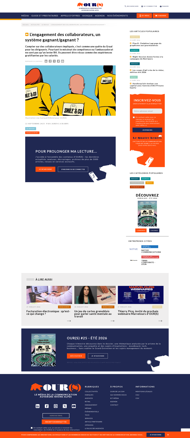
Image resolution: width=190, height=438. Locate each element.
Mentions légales (144, 391)
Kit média (114, 398)
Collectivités (91, 391)
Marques (89, 395)
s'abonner (162, 15)
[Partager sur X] (54, 62)
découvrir (76, 356)
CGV (137, 398)
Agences (89, 398)
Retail (87, 402)
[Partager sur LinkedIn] (46, 62)
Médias (88, 408)
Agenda (100, 15)
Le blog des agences (94, 428)
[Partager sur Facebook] (50, 62)
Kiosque (87, 15)
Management (91, 405)
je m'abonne (155, 435)
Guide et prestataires (44, 15)
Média (25, 15)
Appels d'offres (70, 15)
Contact (114, 405)
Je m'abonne (45, 169)
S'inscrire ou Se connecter (73, 169)
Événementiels (92, 412)
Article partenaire (93, 422)
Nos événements (117, 15)
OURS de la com (117, 391)
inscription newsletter (55, 422)
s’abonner (154, 230)
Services (89, 418)
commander (141, 230)
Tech (87, 415)
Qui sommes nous (118, 395)
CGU (137, 395)
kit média (145, 15)
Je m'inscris (147, 130)
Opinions (89, 425)
